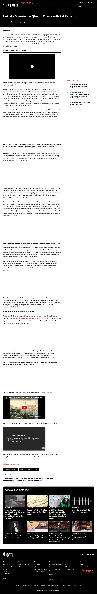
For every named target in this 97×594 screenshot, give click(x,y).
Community (60, 3)
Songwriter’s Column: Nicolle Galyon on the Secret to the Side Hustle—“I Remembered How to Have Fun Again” (28, 479)
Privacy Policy (77, 585)
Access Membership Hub (55, 577)
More (82, 562)
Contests (53, 3)
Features (38, 3)
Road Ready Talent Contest (40, 569)
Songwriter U (8, 507)
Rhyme (11, 464)
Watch (22, 7)
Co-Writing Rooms (69, 569)
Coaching (5, 13)
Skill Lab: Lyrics (68, 566)
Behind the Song (7, 564)
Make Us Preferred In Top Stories (28, 469)
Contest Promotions (39, 571)
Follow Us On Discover (10, 469)
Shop (65, 3)
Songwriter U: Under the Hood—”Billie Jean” (13, 537)
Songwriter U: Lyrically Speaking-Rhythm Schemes (37, 537)
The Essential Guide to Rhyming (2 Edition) (35, 319)
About (17, 585)
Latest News (45, 3)
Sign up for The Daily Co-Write (24, 565)
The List (5, 571)
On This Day (6, 573)
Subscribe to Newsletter (55, 566)
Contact (35, 585)
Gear (4, 576)
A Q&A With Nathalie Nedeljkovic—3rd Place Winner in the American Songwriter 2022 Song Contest (80, 95)
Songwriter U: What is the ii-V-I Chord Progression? (80, 103)
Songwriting (16, 464)
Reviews (5, 578)
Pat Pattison (6, 464)
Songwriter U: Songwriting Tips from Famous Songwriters (81, 538)
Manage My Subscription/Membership (55, 580)
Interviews (5, 569)
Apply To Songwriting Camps (54, 570)
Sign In (43, 585)
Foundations (68, 564)
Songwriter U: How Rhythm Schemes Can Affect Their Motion (78, 86)
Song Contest (37, 564)
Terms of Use (66, 585)
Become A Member (53, 585)
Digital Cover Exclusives (9, 566)
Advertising (26, 585)
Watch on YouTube (84, 566)
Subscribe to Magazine (55, 564)
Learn (70, 3)
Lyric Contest (37, 566)
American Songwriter (9, 21)
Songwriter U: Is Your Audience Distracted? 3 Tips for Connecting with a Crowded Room (59, 539)
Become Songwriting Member (54, 573)
